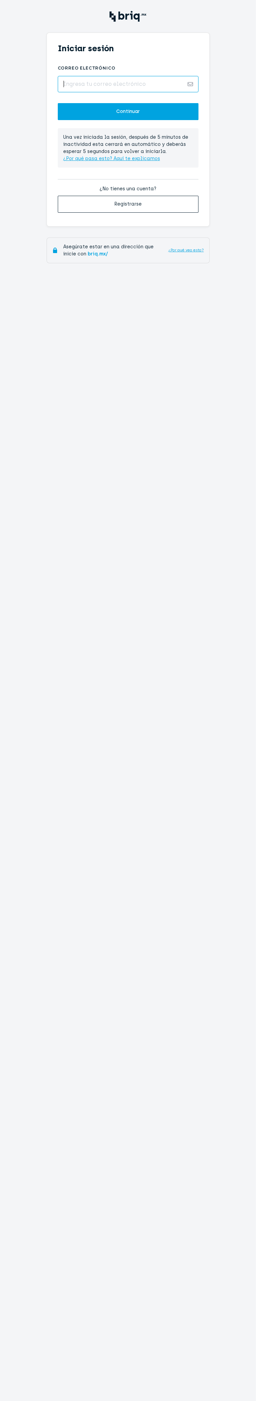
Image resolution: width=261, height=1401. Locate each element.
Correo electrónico (87, 68)
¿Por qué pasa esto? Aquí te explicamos (111, 158)
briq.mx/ (98, 254)
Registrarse (128, 204)
